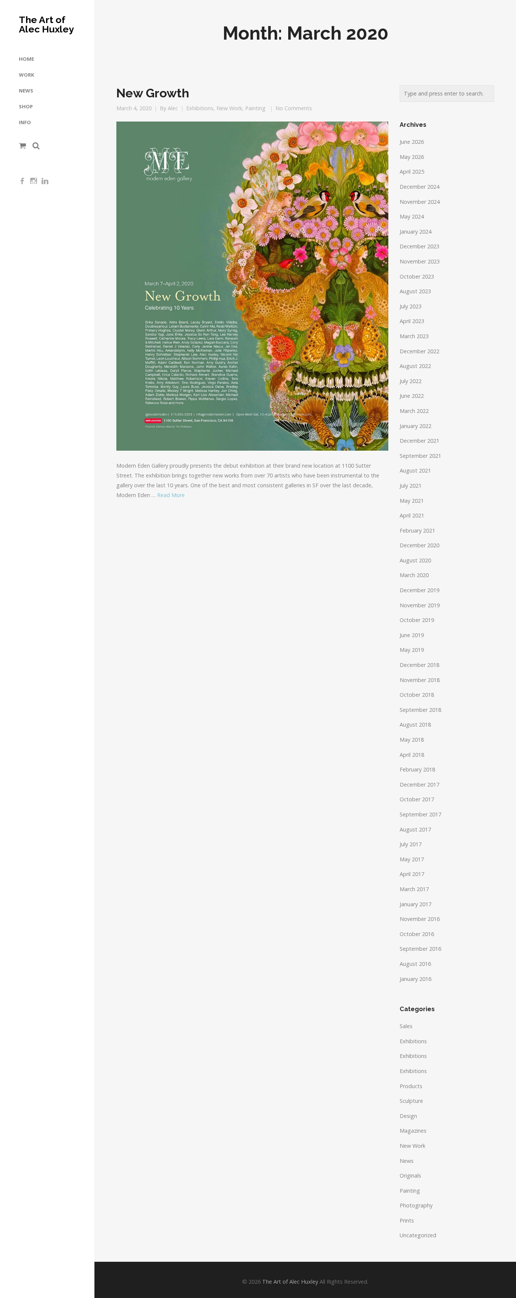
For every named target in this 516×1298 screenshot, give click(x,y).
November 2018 (420, 680)
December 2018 (419, 664)
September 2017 (420, 814)
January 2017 (415, 904)
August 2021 (415, 470)
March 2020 (414, 575)
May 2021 (412, 500)
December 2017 (419, 784)
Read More (171, 495)
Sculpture (411, 1100)
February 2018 (417, 769)
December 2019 (419, 590)
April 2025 (412, 171)
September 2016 (420, 948)
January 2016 (415, 978)
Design (408, 1115)
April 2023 (412, 321)
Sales (406, 1026)
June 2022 (412, 395)
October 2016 (417, 934)
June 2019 (412, 635)
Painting (255, 108)
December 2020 (419, 545)
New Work (229, 108)
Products (411, 1086)
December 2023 (419, 246)
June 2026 (412, 141)
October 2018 (417, 694)
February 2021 (417, 530)
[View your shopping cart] (22, 146)
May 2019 (412, 649)
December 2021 (419, 440)
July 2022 (411, 381)
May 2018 (412, 739)
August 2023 (415, 291)
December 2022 (419, 351)
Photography (416, 1205)
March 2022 (414, 410)
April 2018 (412, 754)
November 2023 (420, 261)
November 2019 (420, 605)
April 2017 (412, 874)
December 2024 (419, 186)
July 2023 (411, 306)
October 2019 (417, 620)
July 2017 (411, 844)
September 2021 (420, 455)
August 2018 (415, 724)
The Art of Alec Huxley (46, 24)
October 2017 (417, 799)
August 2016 (415, 963)
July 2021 (411, 485)
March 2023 (414, 336)
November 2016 (420, 918)
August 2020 (415, 560)
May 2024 (412, 216)
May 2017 (412, 859)
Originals (410, 1175)
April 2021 (412, 515)
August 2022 (415, 366)
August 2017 (415, 829)
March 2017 (414, 889)
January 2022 (415, 426)
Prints (407, 1220)
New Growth (152, 93)
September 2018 (420, 709)
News (407, 1160)
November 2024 (420, 201)
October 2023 (417, 276)
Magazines (413, 1130)
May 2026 (412, 156)
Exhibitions (199, 108)
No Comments (293, 108)
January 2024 (415, 231)
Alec (173, 108)
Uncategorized (418, 1235)
